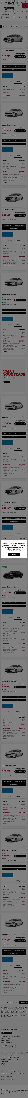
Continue (14, 554)
